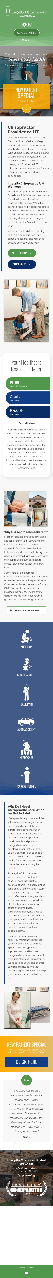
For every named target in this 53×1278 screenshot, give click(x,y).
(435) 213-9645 (26, 1175)
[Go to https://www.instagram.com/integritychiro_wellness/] (30, 25)
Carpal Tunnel (26, 786)
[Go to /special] (26, 96)
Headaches (26, 757)
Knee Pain (26, 646)
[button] (22, 264)
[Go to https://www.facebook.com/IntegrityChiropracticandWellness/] (24, 25)
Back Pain (26, 704)
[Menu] (26, 1274)
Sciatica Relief (26, 674)
